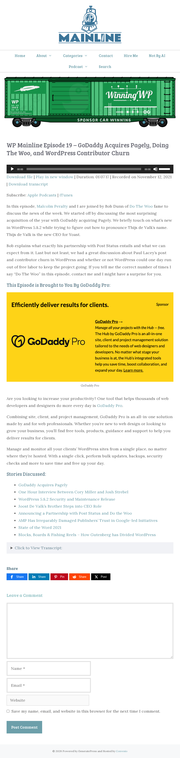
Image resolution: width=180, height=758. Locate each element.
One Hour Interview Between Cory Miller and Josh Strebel (73, 491)
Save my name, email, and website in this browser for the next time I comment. (85, 711)
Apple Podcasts (41, 195)
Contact (106, 55)
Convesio (122, 751)
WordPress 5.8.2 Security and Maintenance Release (66, 499)
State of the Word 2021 (39, 527)
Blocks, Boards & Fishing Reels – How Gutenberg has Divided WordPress (87, 534)
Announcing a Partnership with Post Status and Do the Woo (75, 513)
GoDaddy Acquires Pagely (43, 484)
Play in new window (54, 176)
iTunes (66, 195)
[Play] (12, 169)
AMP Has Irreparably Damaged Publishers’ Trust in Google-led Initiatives (88, 520)
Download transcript (28, 184)
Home (20, 55)
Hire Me (131, 55)
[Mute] (155, 169)
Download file (20, 176)
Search (105, 66)
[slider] (165, 169)
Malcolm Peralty (52, 206)
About (41, 55)
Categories (73, 55)
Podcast (76, 66)
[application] (90, 169)
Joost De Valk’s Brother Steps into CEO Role (60, 506)
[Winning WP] (90, 125)
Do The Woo (141, 206)
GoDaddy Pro (109, 405)
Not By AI (157, 55)
